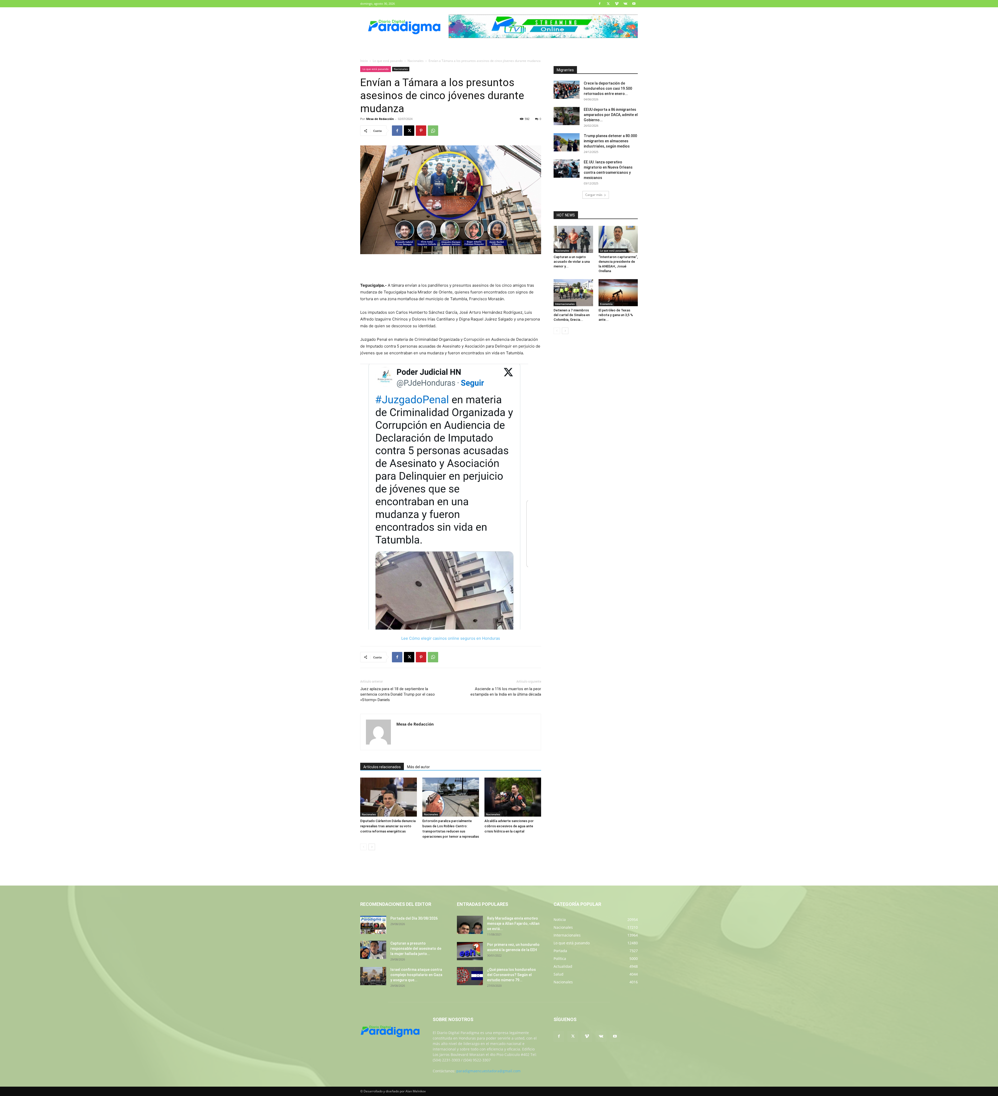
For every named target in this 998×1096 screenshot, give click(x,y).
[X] (608, 3)
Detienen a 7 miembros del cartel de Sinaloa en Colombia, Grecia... (572, 315)
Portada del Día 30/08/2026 (414, 918)
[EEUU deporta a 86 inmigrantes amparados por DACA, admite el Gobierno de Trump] (567, 116)
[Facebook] (599, 3)
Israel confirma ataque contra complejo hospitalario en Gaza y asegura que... (416, 974)
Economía (606, 304)
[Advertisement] (450, 269)
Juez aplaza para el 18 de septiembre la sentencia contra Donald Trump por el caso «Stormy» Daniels (397, 694)
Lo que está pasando (388, 61)
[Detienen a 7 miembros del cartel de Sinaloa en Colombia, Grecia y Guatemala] (573, 292)
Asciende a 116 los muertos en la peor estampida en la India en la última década (505, 692)
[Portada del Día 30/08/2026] (373, 925)
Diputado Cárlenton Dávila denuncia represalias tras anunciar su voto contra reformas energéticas (388, 826)
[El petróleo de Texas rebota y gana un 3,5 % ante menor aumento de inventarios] (618, 292)
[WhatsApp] (433, 130)
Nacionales (416, 61)
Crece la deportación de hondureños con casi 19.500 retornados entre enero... (608, 88)
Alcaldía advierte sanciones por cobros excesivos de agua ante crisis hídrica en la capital (509, 826)
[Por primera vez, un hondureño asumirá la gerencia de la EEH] (470, 951)
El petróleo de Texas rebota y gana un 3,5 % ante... (616, 315)
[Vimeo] (617, 3)
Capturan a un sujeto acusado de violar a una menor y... (572, 261)
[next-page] (372, 847)
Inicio (364, 61)
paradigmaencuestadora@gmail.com (488, 1070)
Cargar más (593, 195)
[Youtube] (634, 3)
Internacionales (565, 304)
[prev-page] (363, 847)
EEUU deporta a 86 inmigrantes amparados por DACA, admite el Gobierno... (611, 114)
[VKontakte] (625, 3)
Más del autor (418, 767)
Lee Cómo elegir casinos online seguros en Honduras (450, 638)
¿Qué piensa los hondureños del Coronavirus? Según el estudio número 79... (511, 974)
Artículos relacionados (382, 767)
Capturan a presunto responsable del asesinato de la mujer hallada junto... (415, 948)
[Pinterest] (421, 130)
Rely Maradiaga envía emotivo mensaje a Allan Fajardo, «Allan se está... (513, 923)
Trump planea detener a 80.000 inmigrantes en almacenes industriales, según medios (610, 141)
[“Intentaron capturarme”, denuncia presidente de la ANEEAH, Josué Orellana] (618, 239)
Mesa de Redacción (380, 119)
